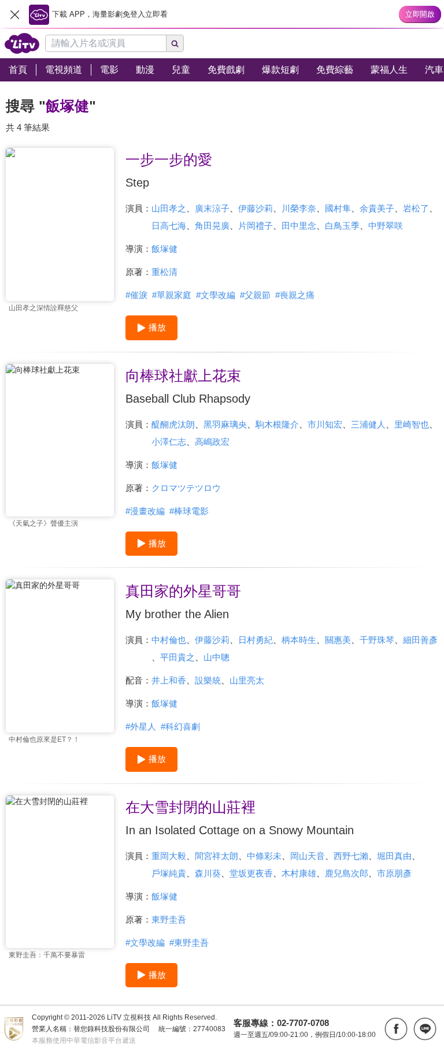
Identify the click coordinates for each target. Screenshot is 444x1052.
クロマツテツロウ (186, 488)
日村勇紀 (255, 640)
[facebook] (396, 1028)
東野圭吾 (168, 919)
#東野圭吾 (189, 942)
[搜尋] (175, 43)
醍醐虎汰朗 (173, 424)
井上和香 (168, 680)
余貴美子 (377, 208)
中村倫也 (168, 640)
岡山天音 (307, 856)
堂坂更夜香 (251, 873)
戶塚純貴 (168, 873)
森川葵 (208, 873)
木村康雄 (299, 873)
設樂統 (208, 680)
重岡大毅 (168, 856)
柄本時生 (299, 640)
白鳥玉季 (342, 226)
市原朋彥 (394, 873)
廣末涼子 (212, 208)
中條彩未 (264, 856)
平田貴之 (177, 657)
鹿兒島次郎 (346, 873)
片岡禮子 (255, 226)
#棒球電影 (189, 511)
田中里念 (299, 226)
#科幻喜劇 (180, 726)
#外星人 (140, 726)
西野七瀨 (351, 856)
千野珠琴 (377, 640)
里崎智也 (411, 424)
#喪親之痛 (294, 295)
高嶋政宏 (212, 442)
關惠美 (338, 640)
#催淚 (136, 295)
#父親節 (255, 295)
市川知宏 (325, 424)
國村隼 (338, 208)
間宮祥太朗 (216, 856)
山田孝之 (168, 208)
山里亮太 (247, 680)
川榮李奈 (299, 208)
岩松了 (416, 208)
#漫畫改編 (145, 511)
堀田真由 (394, 856)
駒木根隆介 (277, 424)
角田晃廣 (212, 226)
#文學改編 (215, 295)
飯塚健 (164, 249)
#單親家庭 (171, 295)
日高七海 (168, 226)
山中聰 (217, 657)
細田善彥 (420, 640)
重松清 (164, 272)
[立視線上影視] (22, 43)
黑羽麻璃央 (225, 424)
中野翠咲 (385, 226)
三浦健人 (368, 424)
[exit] (14, 14)
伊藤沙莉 (255, 208)
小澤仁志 (168, 442)
